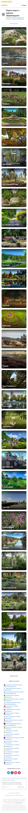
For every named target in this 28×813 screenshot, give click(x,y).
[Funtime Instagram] (19, 772)
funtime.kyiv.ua (9, 795)
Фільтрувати (15, 23)
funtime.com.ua (19, 803)
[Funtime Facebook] (12, 772)
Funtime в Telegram (7, 1)
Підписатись (21, 787)
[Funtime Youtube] (16, 772)
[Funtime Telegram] (9, 772)
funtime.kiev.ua (19, 795)
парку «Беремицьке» (18, 19)
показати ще (14, 676)
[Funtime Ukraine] (4, 5)
